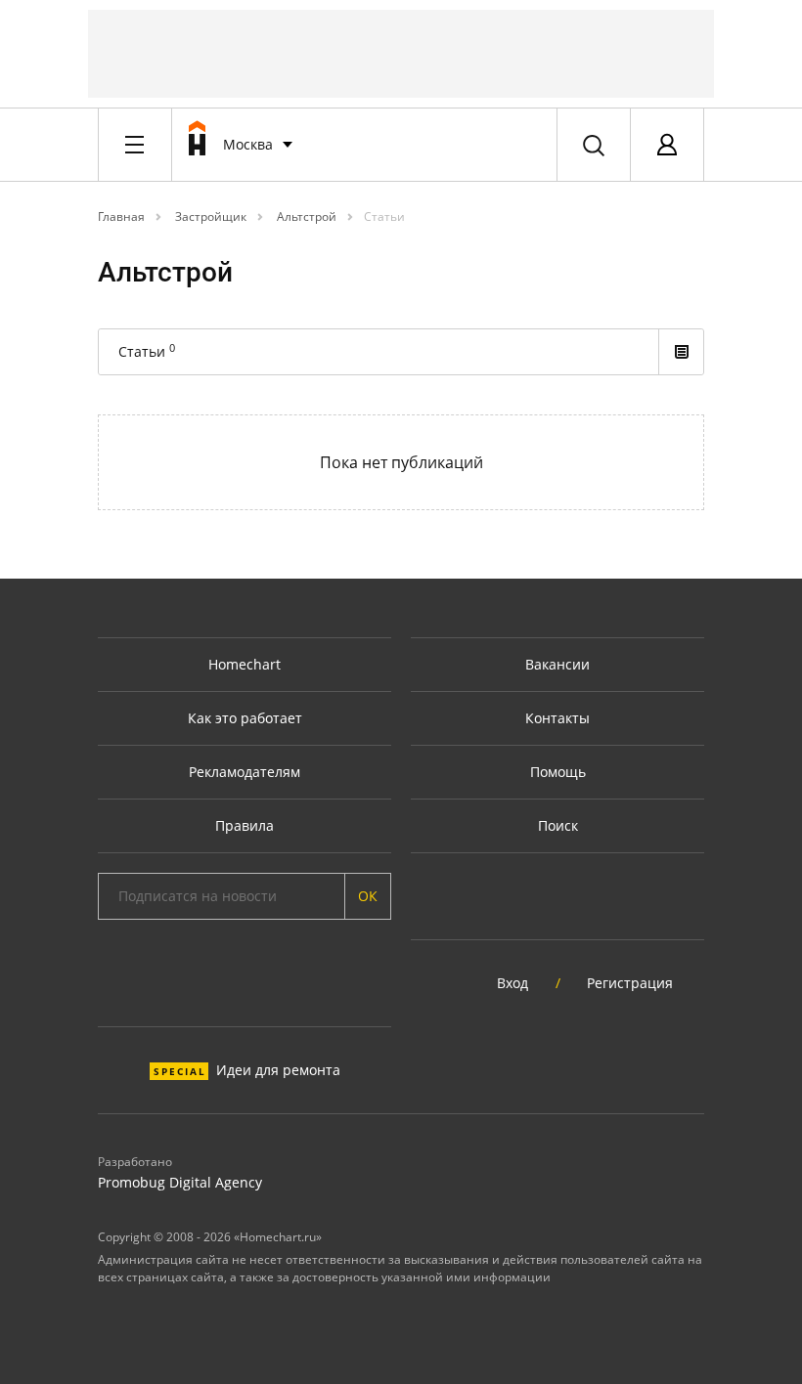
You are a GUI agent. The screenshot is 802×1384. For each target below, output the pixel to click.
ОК (368, 896)
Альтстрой (305, 216)
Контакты (557, 718)
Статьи (384, 216)
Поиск (558, 825)
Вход (512, 982)
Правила (244, 825)
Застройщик (209, 216)
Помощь (558, 771)
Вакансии (557, 664)
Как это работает (245, 718)
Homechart (244, 664)
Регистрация (630, 982)
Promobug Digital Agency (180, 1182)
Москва (248, 144)
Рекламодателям (244, 771)
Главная (121, 216)
